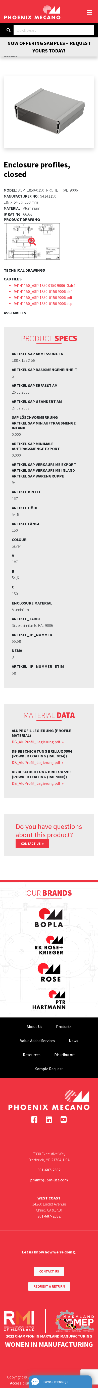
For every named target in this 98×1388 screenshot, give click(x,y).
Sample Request (49, 1068)
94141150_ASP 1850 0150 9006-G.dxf (44, 285)
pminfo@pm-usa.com (49, 1179)
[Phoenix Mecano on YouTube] (64, 1119)
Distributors (64, 1054)
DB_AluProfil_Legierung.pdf (36, 741)
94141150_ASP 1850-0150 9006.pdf (43, 297)
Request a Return (49, 1286)
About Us (34, 1026)
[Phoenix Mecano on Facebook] (34, 1119)
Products (64, 1026)
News (73, 1040)
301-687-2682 (49, 1169)
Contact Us (31, 843)
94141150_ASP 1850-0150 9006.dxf (43, 291)
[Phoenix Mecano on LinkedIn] (49, 1119)
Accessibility (20, 1382)
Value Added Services (37, 1040)
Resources (31, 1054)
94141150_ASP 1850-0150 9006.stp (43, 303)
